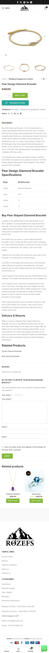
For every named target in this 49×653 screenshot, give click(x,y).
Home (4, 79)
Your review (7, 399)
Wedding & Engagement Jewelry (21, 79)
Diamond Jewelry (8, 588)
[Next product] (46, 79)
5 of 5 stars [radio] (22, 395)
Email (4, 437)
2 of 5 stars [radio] (17, 395)
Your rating (7, 395)
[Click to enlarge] (6, 55)
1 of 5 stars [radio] (15, 395)
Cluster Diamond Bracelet (12, 351)
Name (5, 427)
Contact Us (6, 573)
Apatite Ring (36, 494)
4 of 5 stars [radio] (20, 395)
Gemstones (6, 584)
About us (5, 569)
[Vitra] (13, 515)
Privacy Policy (7, 557)
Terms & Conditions (9, 565)
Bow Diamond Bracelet (10, 356)
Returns (5, 561)
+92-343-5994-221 (15, 625)
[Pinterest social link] (24, 2)
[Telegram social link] (31, 2)
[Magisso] (35, 515)
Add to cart (20, 95)
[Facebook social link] (17, 2)
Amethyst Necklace (13, 494)
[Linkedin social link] (27, 2)
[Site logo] (24, 8)
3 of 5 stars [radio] (19, 395)
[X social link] (21, 2)
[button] (13, 501)
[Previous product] (41, 79)
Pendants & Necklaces (10, 601)
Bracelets (15, 109)
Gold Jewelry (7, 592)
